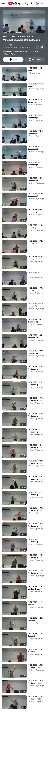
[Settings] (31, 3)
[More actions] (44, 68)
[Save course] (36, 46)
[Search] (26, 3)
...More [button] (12, 54)
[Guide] (3, 3)
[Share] (42, 46)
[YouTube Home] (14, 3)
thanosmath (8, 45)
